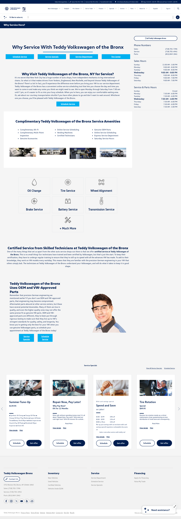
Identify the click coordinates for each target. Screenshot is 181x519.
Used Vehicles (53, 481)
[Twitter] (16, 501)
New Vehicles (53, 478)
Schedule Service (20, 56)
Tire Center (116, 56)
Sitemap (42, 513)
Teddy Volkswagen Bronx (12, 513)
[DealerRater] (32, 501)
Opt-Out (66, 513)
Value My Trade (139, 481)
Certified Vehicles (54, 485)
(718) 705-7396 (171, 49)
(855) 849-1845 (171, 54)
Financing (139, 473)
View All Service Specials (154, 368)
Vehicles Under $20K (55, 488)
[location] (115, 2)
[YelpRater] (26, 501)
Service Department (83, 56)
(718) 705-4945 (171, 51)
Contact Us (13, 479)
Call (156, 38)
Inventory (53, 473)
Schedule (17, 443)
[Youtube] (21, 501)
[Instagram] (11, 501)
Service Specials (51, 56)
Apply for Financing (141, 478)
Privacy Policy (25, 513)
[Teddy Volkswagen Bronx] (13, 8)
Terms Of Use (35, 513)
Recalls (72, 513)
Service (95, 473)
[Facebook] (6, 501)
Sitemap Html (50, 513)
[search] (178, 8)
